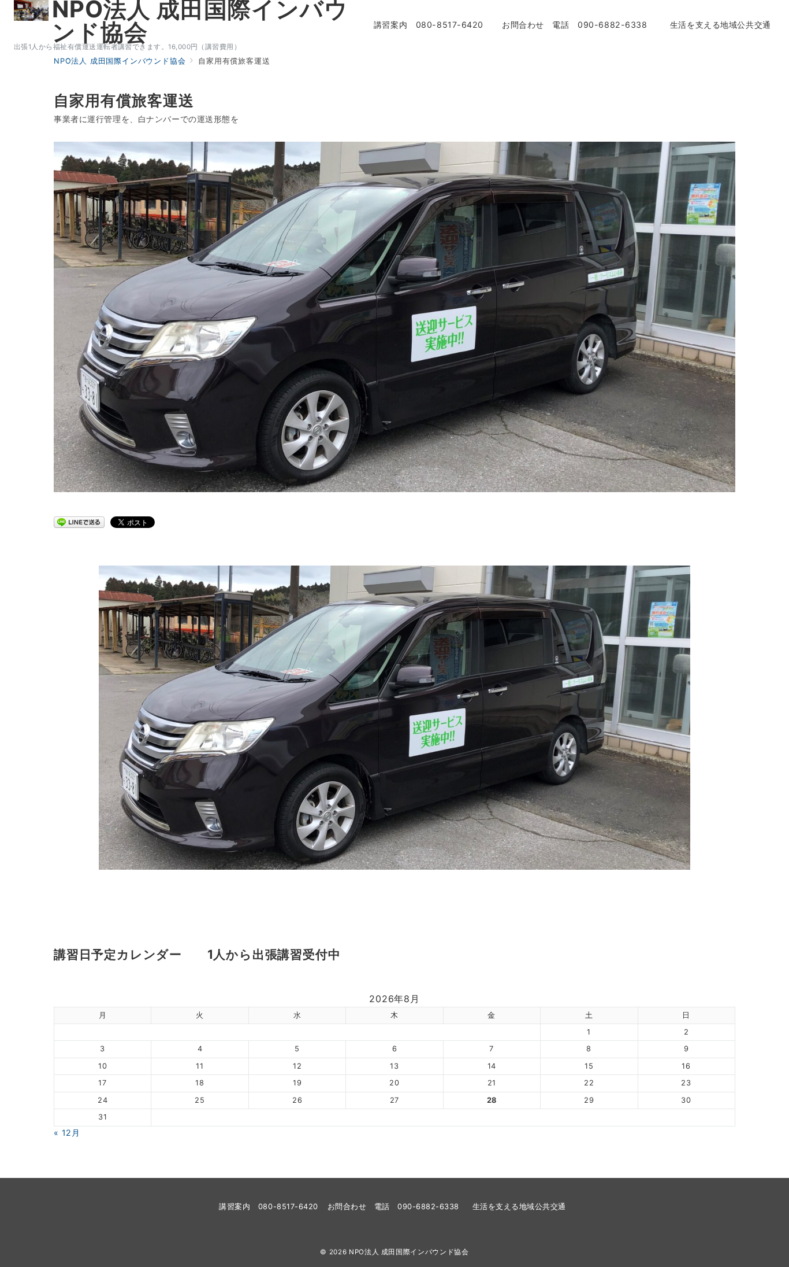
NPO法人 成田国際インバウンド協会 (409, 1252)
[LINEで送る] (79, 521)
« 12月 (67, 1132)
